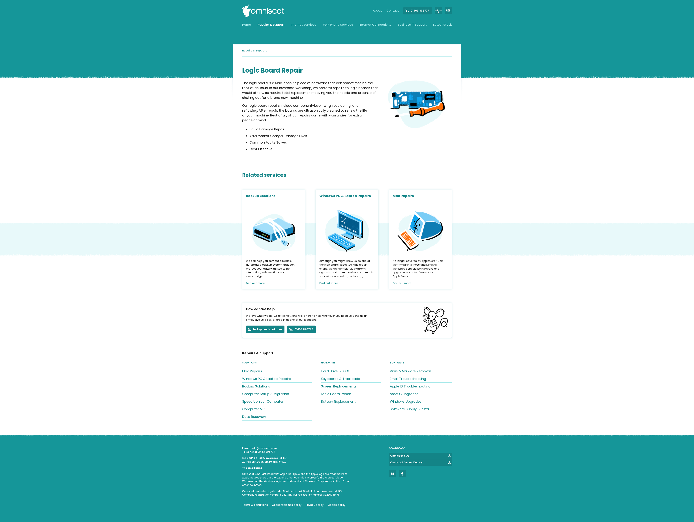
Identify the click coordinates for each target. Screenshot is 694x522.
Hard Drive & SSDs (335, 371)
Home (246, 26)
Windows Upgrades (405, 401)
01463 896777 (420, 10)
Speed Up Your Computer (263, 401)
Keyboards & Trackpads (340, 378)
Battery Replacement (338, 401)
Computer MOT (254, 409)
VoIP (338, 26)
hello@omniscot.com (267, 329)
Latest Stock (442, 26)
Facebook (402, 473)
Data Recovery (254, 416)
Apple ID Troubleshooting (410, 386)
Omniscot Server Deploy (406, 462)
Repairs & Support (271, 26)
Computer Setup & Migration (265, 394)
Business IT (412, 26)
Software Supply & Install (410, 409)
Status (438, 10)
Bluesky (392, 473)
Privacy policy (315, 505)
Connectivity (375, 26)
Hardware (328, 362)
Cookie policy (336, 505)
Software (397, 362)
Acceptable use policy (286, 505)
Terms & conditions (255, 505)
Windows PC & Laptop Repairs (266, 378)
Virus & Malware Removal (410, 371)
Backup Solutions (256, 386)
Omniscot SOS (400, 456)
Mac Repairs (252, 371)
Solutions (249, 362)
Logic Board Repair (336, 394)
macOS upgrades (404, 394)
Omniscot (263, 11)
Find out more (255, 283)
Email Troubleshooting (408, 378)
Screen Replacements (339, 386)
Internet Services (303, 26)
